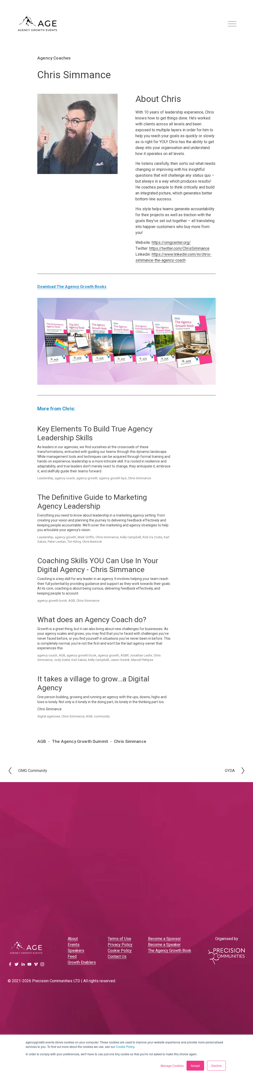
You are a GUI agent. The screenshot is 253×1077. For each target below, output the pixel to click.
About (73, 938)
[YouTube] (29, 964)
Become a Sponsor (164, 938)
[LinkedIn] (23, 964)
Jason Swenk (120, 660)
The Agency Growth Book (169, 950)
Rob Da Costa (152, 537)
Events (74, 944)
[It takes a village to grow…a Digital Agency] (71, 672)
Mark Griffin (86, 537)
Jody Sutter (62, 660)
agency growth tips (112, 478)
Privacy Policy (120, 944)
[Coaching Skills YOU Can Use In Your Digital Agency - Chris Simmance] (91, 554)
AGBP (124, 655)
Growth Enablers (82, 962)
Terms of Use (119, 938)
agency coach (65, 478)
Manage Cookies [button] (172, 1065)
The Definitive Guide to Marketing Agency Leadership (92, 501)
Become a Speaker (164, 944)
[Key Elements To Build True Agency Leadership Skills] (79, 422)
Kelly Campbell (130, 537)
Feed (72, 956)
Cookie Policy (125, 1046)
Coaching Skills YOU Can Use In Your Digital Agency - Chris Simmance (97, 565)
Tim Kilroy (74, 541)
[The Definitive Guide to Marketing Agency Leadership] (79, 491)
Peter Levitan (57, 541)
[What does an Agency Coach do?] (65, 613)
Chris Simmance (139, 478)
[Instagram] (42, 964)
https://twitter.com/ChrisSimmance (179, 248)
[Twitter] (17, 964)
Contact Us (117, 956)
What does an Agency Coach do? (91, 619)
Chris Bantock (92, 541)
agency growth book (52, 600)
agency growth (87, 478)
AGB (71, 600)
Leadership (45, 478)
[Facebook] (10, 964)
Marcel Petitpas (142, 660)
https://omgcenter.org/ (171, 242)
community (102, 716)
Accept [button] (195, 1065)
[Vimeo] (36, 964)
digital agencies (48, 716)
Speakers (76, 950)
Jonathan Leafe (141, 655)
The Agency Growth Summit (80, 741)
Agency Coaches (54, 58)
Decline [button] (216, 1065)
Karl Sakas (78, 660)
